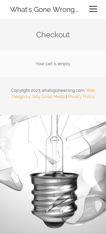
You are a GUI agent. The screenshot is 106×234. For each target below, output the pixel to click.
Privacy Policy (81, 96)
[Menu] (93, 9)
